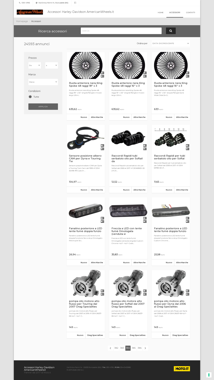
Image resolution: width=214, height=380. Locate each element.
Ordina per (142, 43)
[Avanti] (145, 348)
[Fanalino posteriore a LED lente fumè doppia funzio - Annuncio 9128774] (171, 231)
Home (160, 12)
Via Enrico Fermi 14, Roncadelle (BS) (53, 3)
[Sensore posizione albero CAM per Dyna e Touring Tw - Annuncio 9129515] (86, 159)
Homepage (22, 21)
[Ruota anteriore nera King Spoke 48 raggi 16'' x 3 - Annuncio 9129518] (128, 86)
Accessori (174, 12)
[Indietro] (110, 348)
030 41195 (25, 3)
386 (140, 348)
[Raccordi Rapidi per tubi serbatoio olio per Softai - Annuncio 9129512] (171, 159)
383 (122, 348)
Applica (43, 106)
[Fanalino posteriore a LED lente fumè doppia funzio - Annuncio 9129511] (86, 231)
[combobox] (171, 43)
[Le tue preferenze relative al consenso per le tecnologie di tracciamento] (209, 375)
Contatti (190, 12)
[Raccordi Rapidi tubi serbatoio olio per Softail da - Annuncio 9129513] (128, 159)
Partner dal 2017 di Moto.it (37, 372)
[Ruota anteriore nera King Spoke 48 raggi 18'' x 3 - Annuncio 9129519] (86, 86)
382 (116, 348)
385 (134, 348)
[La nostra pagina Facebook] (75, 2)
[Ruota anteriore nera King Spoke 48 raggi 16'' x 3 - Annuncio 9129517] (171, 86)
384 (128, 348)
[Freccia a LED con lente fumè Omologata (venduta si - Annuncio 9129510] (128, 231)
